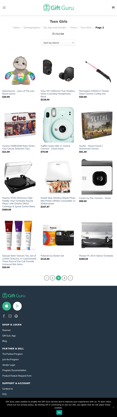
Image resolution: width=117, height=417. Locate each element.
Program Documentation (14, 370)
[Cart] (113, 7)
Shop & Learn (11, 324)
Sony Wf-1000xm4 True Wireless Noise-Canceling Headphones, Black (58, 94)
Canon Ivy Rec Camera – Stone (95, 198)
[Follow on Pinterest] (16, 316)
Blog (4, 340)
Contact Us (7, 388)
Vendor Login (8, 364)
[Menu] (4, 7)
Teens (73, 27)
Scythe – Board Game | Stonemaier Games (91, 147)
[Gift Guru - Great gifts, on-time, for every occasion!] (58, 8)
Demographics (32, 27)
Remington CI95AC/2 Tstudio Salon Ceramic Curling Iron (94, 92)
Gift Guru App (9, 335)
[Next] (70, 278)
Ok (59, 412)
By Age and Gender (55, 27)
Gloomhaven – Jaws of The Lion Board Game (18, 92)
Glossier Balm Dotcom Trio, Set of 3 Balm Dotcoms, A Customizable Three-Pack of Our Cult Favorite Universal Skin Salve (19, 260)
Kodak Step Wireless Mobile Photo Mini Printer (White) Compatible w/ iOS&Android (58, 201)
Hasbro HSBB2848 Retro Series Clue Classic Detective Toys (18, 147)
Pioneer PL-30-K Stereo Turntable (96, 255)
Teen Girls (86, 27)
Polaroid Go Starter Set (52, 255)
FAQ (4, 394)
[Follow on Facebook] (4, 316)
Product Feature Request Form (16, 375)
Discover (6, 330)
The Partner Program (12, 353)
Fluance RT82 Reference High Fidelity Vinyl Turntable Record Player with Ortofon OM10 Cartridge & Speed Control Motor (18, 202)
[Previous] (46, 278)
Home (16, 27)
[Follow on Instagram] (10, 316)
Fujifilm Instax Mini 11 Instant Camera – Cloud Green (55, 147)
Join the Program (10, 359)
